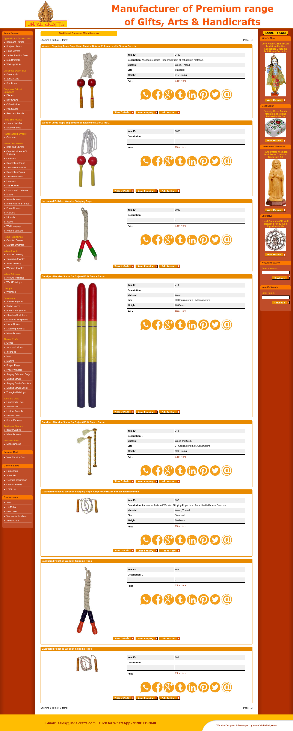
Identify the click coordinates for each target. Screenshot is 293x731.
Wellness (11, 292)
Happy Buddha (14, 123)
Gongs (10, 342)
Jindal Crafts (13, 520)
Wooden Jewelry (15, 268)
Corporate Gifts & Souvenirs (13, 90)
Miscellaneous (13, 127)
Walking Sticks (14, 64)
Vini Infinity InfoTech (16, 516)
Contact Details (14, 484)
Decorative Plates (15, 172)
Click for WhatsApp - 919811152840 (127, 723)
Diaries (10, 95)
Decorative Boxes (15, 163)
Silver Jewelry (13, 263)
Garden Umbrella (15, 245)
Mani (8, 356)
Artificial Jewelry (14, 254)
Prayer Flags (13, 365)
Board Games (13, 429)
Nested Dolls (13, 415)
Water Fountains (15, 230)
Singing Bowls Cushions (18, 383)
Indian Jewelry (11, 251)
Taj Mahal (11, 507)
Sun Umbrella (13, 60)
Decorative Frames (16, 167)
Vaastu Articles (11, 440)
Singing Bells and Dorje (18, 374)
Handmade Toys (15, 402)
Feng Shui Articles (13, 119)
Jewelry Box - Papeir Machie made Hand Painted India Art (275, 114)
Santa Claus (12, 78)
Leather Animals (14, 411)
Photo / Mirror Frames (17, 203)
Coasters (11, 158)
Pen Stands (12, 109)
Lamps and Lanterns (17, 190)
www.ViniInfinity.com (265, 725)
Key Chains (12, 100)
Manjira (10, 360)
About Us (11, 475)
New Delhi (11, 511)
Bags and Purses (15, 42)
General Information (16, 480)
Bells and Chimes (15, 147)
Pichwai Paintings (15, 277)
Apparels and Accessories (17, 38)
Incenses (11, 351)
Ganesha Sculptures (17, 319)
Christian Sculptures (16, 315)
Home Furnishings (13, 237)
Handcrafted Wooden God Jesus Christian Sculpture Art (276, 154)
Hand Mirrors (13, 51)
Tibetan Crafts (11, 339)
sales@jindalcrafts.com (76, 723)
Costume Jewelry (15, 259)
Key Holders (12, 185)
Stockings (11, 83)
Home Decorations (13, 143)
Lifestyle (8, 288)
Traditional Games (13, 426)
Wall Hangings (13, 226)
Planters (10, 212)
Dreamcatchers (14, 176)
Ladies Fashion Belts (17, 55)
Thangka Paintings (16, 392)
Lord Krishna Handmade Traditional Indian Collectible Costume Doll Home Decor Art (275, 47)
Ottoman (10, 137)
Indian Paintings (12, 274)
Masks (10, 194)
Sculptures (9, 298)
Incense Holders (15, 347)
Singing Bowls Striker (17, 388)
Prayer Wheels (14, 370)
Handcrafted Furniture (15, 133)
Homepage (12, 471)
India (8, 502)
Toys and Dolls (11, 398)
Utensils (10, 217)
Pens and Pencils (15, 113)
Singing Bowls (13, 379)
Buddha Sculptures (16, 310)
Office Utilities (13, 104)
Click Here (180, 80)
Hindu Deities (13, 324)
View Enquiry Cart (15, 457)
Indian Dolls (12, 406)
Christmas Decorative (15, 70)
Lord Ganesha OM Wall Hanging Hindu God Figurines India (275, 224)
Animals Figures (14, 301)
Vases (9, 221)
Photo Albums (13, 208)
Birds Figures (13, 306)
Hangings (11, 181)
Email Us (11, 489)
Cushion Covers (14, 240)
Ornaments (12, 74)
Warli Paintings (14, 282)
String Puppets (14, 420)
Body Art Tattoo (14, 46)
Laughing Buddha (15, 328)
